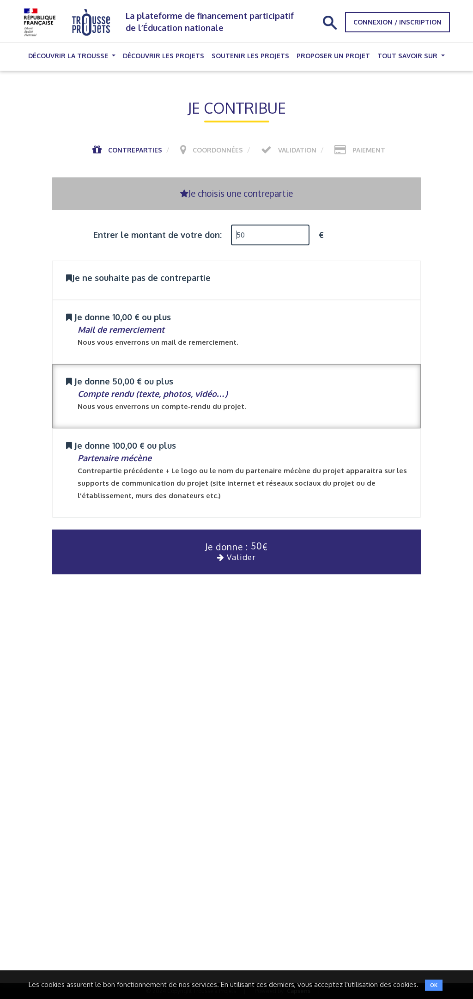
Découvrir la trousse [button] (69, 56)
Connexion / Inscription (397, 22)
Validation (297, 150)
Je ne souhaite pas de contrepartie (141, 278)
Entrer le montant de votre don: (157, 235)
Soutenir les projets (250, 56)
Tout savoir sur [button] (408, 56)
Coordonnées (218, 150)
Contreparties (135, 150)
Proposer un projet (333, 56)
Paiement (368, 150)
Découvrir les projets (163, 56)
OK (433, 985)
